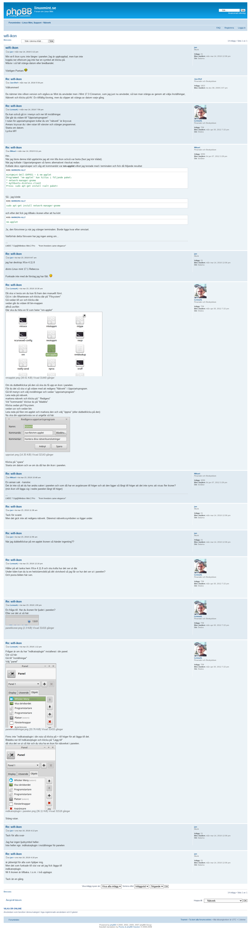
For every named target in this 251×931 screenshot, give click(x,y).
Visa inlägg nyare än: (91, 886)
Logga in (241, 28)
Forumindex (14, 23)
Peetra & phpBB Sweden (129, 927)
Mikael (13, 151)
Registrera (229, 28)
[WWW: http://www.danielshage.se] (196, 63)
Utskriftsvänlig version (237, 22)
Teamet (184, 919)
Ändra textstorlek (242, 22)
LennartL (14, 110)
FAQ (218, 28)
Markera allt (18, 170)
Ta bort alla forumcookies (200, 919)
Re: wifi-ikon (14, 79)
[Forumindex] (19, 12)
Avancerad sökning (236, 13)
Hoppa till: (198, 900)
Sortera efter (128, 886)
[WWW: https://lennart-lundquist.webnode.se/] (196, 137)
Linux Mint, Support (32, 23)
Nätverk (47, 23)
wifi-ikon (10, 36)
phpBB (113, 925)
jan (11, 52)
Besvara (7, 40)
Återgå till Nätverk (14, 900)
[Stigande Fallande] (159, 886)
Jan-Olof (14, 83)
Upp (244, 73)
